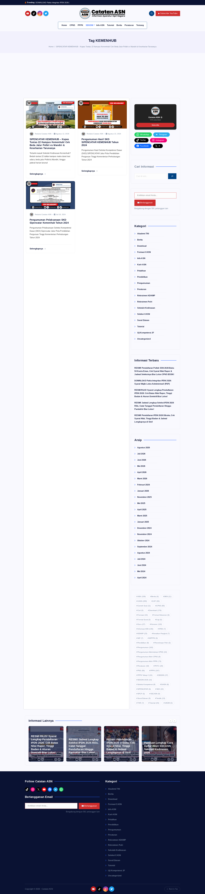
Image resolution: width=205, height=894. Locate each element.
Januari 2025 (143, 522)
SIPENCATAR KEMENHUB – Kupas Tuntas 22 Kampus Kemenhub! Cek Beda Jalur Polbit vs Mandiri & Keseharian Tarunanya (106, 47)
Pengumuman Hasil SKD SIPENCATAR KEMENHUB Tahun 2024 (100, 142)
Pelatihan (141, 271)
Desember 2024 (144, 528)
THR (141, 703)
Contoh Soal (144, 606)
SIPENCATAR (144, 689)
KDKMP (142, 633)
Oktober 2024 (143, 540)
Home (64, 25)
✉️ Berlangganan (145, 203)
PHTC (159, 666)
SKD (160, 689)
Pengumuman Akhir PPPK (149, 661)
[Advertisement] (102, 75)
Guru (141, 624)
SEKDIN (89, 25)
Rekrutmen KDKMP (146, 295)
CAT (156, 601)
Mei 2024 (141, 571)
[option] (46, 744)
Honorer (156, 624)
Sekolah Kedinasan (146, 308)
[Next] (174, 721)
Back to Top (173, 889)
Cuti (140, 610)
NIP (140, 638)
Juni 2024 (141, 565)
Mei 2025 (141, 503)
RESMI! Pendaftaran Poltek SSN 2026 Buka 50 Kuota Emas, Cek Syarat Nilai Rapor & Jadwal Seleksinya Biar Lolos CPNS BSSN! (154, 371)
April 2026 (141, 472)
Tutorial (110, 25)
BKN (167, 596)
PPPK (80, 25)
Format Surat (144, 619)
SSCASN (155, 694)
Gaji (159, 619)
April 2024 (141, 578)
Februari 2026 (143, 485)
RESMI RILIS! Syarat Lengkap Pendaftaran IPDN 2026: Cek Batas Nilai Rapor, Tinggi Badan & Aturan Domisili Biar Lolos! (153, 393)
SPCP (141, 694)
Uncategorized (144, 339)
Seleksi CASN (143, 314)
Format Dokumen (161, 615)
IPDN (162, 629)
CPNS (72, 25)
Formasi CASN (144, 252)
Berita (119, 25)
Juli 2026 (141, 454)
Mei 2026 (141, 466)
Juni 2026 (141, 460)
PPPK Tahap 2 (145, 675)
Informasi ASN (145, 629)
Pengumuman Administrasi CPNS (152, 652)
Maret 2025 (142, 516)
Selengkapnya (37, 174)
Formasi (143, 615)
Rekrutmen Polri (144, 302)
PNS (141, 670)
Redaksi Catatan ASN (43, 134)
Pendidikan (142, 277)
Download (141, 246)
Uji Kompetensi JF (145, 333)
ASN (142, 596)
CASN (142, 601)
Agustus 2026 (143, 447)
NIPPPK (153, 638)
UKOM (169, 703)
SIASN (165, 684)
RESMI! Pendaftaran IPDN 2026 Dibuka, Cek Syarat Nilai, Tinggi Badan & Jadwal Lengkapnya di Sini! (154, 418)
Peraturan (129, 25)
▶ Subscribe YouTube (167, 13)
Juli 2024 (141, 559)
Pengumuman (143, 283)
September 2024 (144, 547)
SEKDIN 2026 (145, 680)
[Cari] (172, 176)
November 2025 (144, 497)
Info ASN (100, 25)
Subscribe (155, 125)
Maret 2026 (142, 478)
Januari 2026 (143, 491)
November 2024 (144, 534)
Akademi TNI (143, 233)
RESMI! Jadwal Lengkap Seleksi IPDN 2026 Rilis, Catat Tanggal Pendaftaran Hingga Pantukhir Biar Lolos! (154, 406)
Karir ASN (141, 264)
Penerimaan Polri (163, 643)
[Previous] (170, 721)
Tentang (140, 25)
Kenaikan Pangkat (161, 633)
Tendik (160, 698)
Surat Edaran (143, 320)
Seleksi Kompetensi (146, 684)
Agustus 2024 (143, 553)
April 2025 (141, 509)
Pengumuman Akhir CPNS (149, 656)
